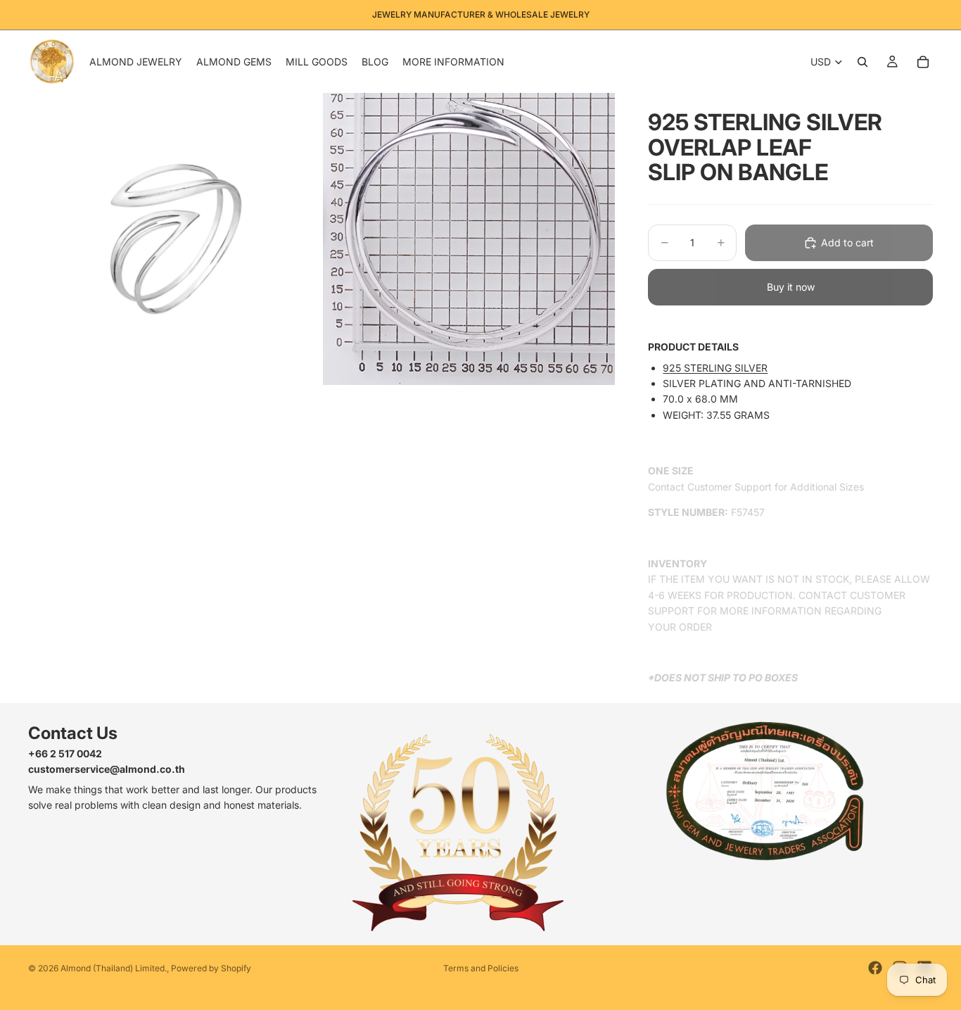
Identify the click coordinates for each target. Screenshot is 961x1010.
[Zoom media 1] (174, 239)
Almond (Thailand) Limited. (114, 968)
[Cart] (923, 61)
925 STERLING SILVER (715, 368)
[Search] (862, 61)
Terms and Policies (480, 968)
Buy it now (791, 287)
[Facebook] (875, 967)
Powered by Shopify (211, 968)
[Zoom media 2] (469, 239)
